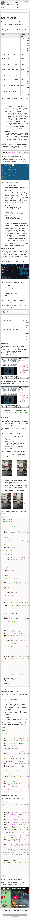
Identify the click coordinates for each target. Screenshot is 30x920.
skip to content (26, 1)
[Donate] (6, 915)
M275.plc (5, 516)
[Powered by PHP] (12, 915)
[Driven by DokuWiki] (15, 916)
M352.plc (5, 802)
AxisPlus (25, 722)
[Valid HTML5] (18, 915)
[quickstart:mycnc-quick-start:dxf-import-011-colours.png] (15, 397)
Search (14, 7)
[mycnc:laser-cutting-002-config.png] (15, 171)
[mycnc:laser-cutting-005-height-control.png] (15, 467)
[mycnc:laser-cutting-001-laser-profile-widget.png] (15, 271)
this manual (8, 100)
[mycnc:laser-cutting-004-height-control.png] (15, 501)
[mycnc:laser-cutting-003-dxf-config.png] (15, 368)
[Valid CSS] (24, 915)
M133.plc (5, 727)
